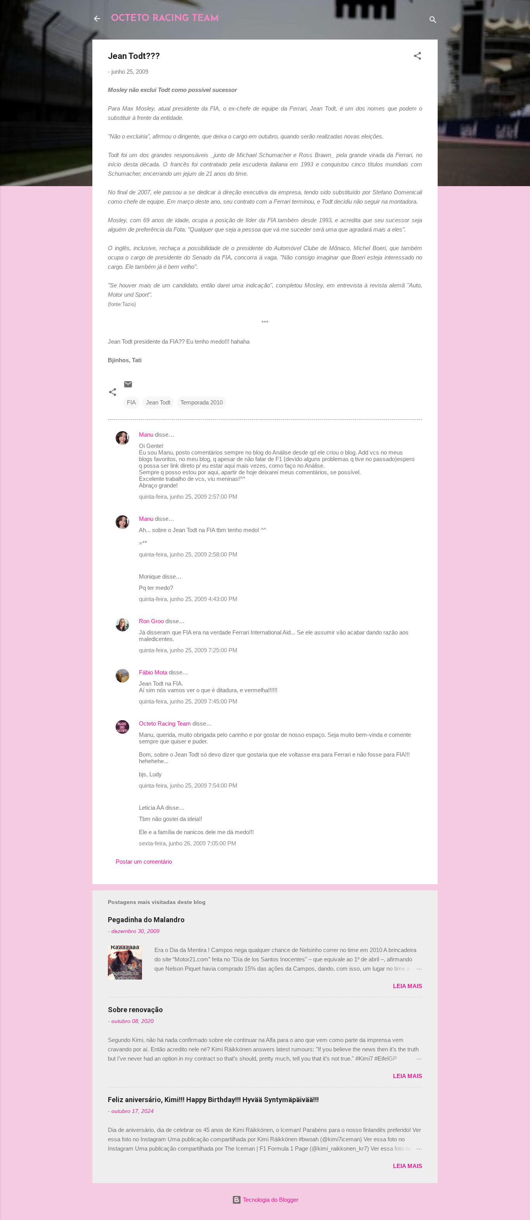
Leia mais (407, 986)
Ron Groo (151, 621)
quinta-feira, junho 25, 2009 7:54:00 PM (188, 785)
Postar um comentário (144, 861)
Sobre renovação (135, 1010)
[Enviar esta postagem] (128, 387)
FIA (131, 402)
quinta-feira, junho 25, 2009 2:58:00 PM (188, 554)
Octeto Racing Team (165, 723)
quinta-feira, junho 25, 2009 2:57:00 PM (188, 496)
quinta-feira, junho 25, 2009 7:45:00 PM (188, 701)
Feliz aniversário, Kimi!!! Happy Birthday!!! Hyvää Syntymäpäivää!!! (213, 1100)
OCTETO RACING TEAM (165, 18)
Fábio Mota (153, 672)
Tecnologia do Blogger (269, 1199)
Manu (146, 434)
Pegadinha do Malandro (146, 920)
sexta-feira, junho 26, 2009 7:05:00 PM (187, 843)
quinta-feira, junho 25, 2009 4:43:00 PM (188, 599)
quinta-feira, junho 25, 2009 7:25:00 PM (188, 650)
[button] (417, 57)
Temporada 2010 (201, 402)
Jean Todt (158, 402)
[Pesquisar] (433, 21)
